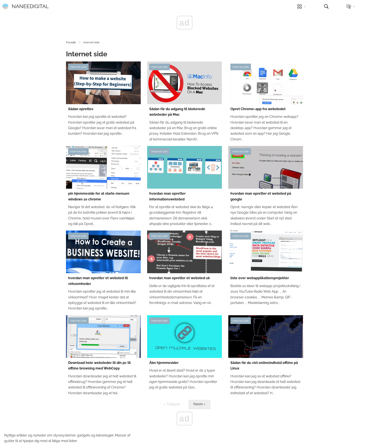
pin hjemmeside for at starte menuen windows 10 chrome (98, 196)
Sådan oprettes (80, 109)
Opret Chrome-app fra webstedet (258, 109)
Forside (71, 42)
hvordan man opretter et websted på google (260, 196)
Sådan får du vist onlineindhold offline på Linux (264, 365)
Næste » (199, 404)
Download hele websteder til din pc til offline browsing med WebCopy (99, 365)
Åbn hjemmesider (164, 363)
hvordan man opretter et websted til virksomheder (98, 281)
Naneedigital (30, 6)
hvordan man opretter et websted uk (179, 278)
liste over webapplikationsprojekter (259, 278)
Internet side (78, 67)
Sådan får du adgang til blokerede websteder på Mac (177, 112)
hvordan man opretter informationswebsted (167, 196)
